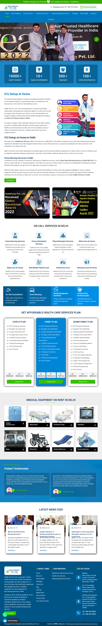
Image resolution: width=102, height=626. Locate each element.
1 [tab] (47, 499)
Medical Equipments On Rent (60, 13)
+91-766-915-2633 (65, 7)
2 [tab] (50, 499)
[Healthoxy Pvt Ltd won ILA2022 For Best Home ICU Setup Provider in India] (74, 203)
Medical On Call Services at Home (62, 573)
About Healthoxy (16, 13)
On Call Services (27, 13)
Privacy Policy (40, 598)
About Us (39, 576)
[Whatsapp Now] (4, 614)
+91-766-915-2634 (89, 614)
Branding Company (92, 624)
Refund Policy (40, 595)
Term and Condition (42, 601)
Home (7, 13)
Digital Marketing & (80, 624)
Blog (37, 587)
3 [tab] (53, 499)
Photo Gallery (84, 13)
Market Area (40, 592)
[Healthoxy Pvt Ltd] (11, 7)
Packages (75, 13)
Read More (11, 550)
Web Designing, (70, 624)
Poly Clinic (51, 19)
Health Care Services (42, 13)
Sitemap (39, 590)
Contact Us (93, 13)
